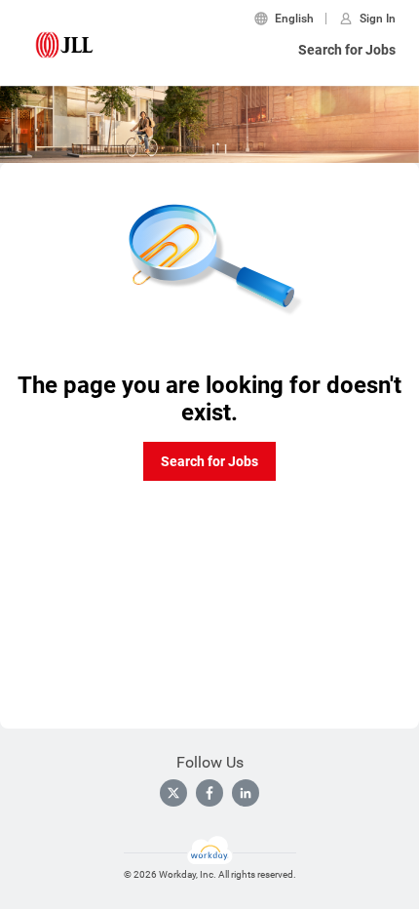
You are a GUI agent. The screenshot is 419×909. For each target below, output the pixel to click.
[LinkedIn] (245, 793)
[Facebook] (209, 793)
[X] (173, 793)
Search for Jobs (347, 50)
